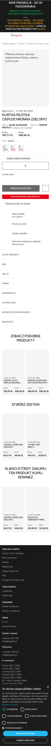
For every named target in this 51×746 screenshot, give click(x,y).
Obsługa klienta (11, 549)
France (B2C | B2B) (11, 668)
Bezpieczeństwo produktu (16, 312)
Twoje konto (9, 587)
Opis (4, 264)
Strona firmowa (9, 626)
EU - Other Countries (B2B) (14, 680)
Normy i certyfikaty (11, 611)
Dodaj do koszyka (20, 188)
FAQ (4, 575)
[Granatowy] (21, 148)
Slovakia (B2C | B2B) (11, 674)
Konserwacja (9, 293)
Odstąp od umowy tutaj (13, 580)
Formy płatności (9, 557)
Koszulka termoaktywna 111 (36, 519)
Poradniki (7, 602)
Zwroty (5, 562)
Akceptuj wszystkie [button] (25, 733)
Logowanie (7, 591)
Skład (5, 274)
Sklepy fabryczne (10, 571)
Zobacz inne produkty (22, 127)
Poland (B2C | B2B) (11, 665)
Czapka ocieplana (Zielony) (13, 445)
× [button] (48, 687)
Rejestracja (7, 595)
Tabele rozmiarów (10, 606)
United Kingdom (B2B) (12, 683)
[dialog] (25, 715)
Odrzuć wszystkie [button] (25, 740)
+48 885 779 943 (10, 652)
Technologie (9, 303)
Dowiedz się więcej (10, 704)
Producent (8, 322)
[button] (48, 16)
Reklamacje (7, 566)
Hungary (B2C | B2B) (11, 677)
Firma (5, 618)
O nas (5, 622)
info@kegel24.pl (9, 641)
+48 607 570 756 (10, 638)
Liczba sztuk (8, 174)
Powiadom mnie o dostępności (25, 197)
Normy (5, 283)
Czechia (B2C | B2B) (11, 671)
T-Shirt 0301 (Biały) (34, 445)
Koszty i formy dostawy (13, 553)
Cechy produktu (10, 255)
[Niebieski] (13, 148)
